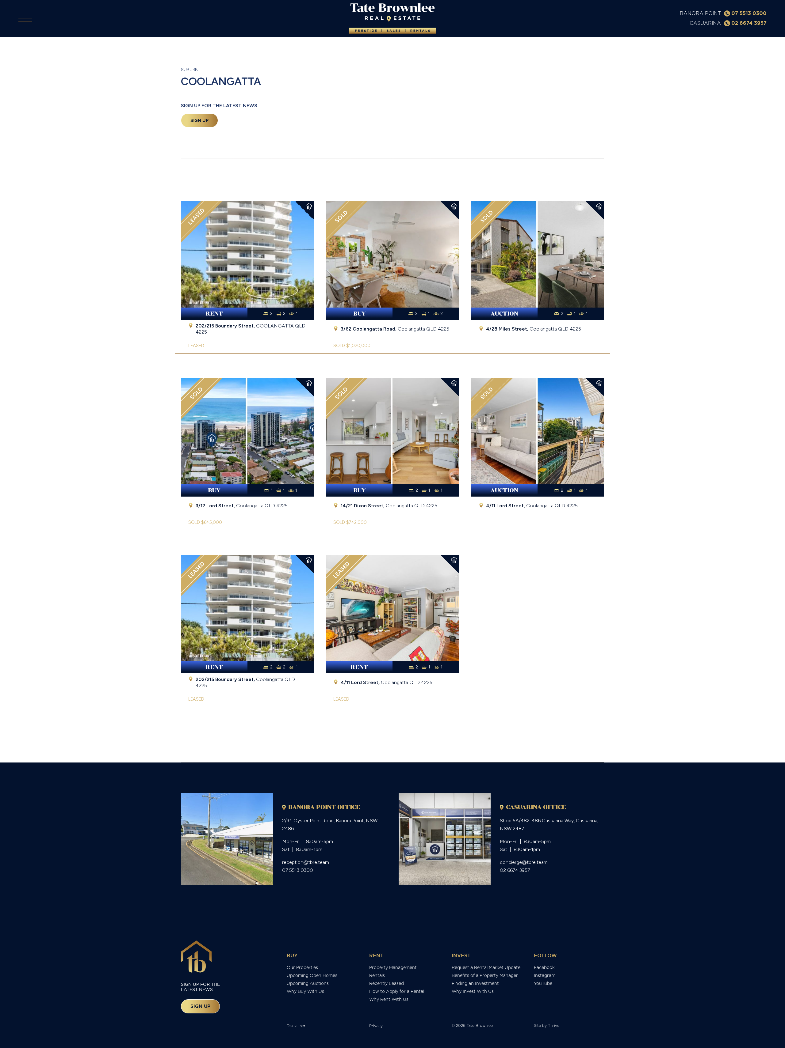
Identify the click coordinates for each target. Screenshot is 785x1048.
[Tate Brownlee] (392, 18)
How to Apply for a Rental (396, 991)
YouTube (543, 983)
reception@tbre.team (305, 862)
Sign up (199, 120)
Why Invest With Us (473, 991)
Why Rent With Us (388, 999)
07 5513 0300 (749, 13)
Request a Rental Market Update (486, 967)
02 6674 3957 (749, 23)
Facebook (544, 967)
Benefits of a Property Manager (485, 975)
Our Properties (302, 967)
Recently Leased (386, 983)
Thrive (553, 1025)
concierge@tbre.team (524, 862)
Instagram (544, 975)
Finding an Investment (475, 983)
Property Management (393, 967)
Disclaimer (296, 1025)
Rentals (377, 975)
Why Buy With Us (305, 991)
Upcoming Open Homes (312, 975)
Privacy (376, 1025)
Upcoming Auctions (308, 983)
